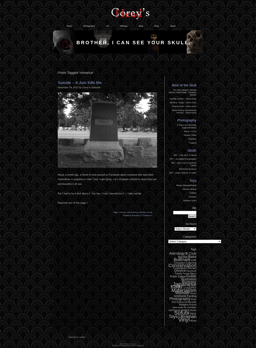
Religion (184, 304)
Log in (190, 75)
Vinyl (184, 320)
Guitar (191, 276)
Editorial (135, 215)
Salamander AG (179, 307)
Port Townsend (179, 302)
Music (193, 293)
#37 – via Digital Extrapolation (183, 159)
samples (191, 307)
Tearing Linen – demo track (184, 106)
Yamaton (192, 197)
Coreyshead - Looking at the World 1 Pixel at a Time (130, 12)
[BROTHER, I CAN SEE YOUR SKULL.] (128, 52)
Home (69, 26)
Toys (192, 181)
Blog (141, 26)
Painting (191, 296)
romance (122, 212)
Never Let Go (190, 131)
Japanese (184, 284)
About (172, 26)
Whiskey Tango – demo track (183, 102)
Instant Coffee (190, 135)
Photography (89, 26)
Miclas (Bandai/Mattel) (186, 185)
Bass (192, 256)
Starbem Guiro (189, 200)
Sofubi (181, 313)
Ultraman (187, 316)
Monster (182, 292)
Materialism (183, 290)
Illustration (188, 279)
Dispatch (192, 139)
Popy (193, 299)
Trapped (192, 143)
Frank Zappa (178, 276)
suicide (149, 212)
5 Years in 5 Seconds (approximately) (186, 126)
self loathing (132, 212)
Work (193, 320)
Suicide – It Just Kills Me (80, 82)
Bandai (183, 256)
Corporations (180, 268)
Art (107, 26)
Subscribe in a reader (77, 337)
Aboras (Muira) (189, 189)
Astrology (177, 253)
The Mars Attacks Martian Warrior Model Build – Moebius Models (182, 92)
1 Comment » (146, 215)
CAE (193, 260)
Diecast (192, 267)
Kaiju (176, 287)
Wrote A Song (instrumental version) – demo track (184, 111)
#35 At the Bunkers (187, 169)
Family (178, 273)
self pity (142, 212)
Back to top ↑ (125, 344)
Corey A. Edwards (137, 346)
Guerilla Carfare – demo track (182, 99)
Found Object (189, 273)
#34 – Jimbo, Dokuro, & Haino (182, 173)
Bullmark (182, 259)
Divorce (180, 270)
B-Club (190, 253)
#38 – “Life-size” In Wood (185, 155)
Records (191, 302)
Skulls (191, 150)
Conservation (182, 265)
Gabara (192, 193)
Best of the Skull (184, 85)
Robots (192, 304)
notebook (180, 296)
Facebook (191, 271)
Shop (156, 26)
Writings (124, 26)
